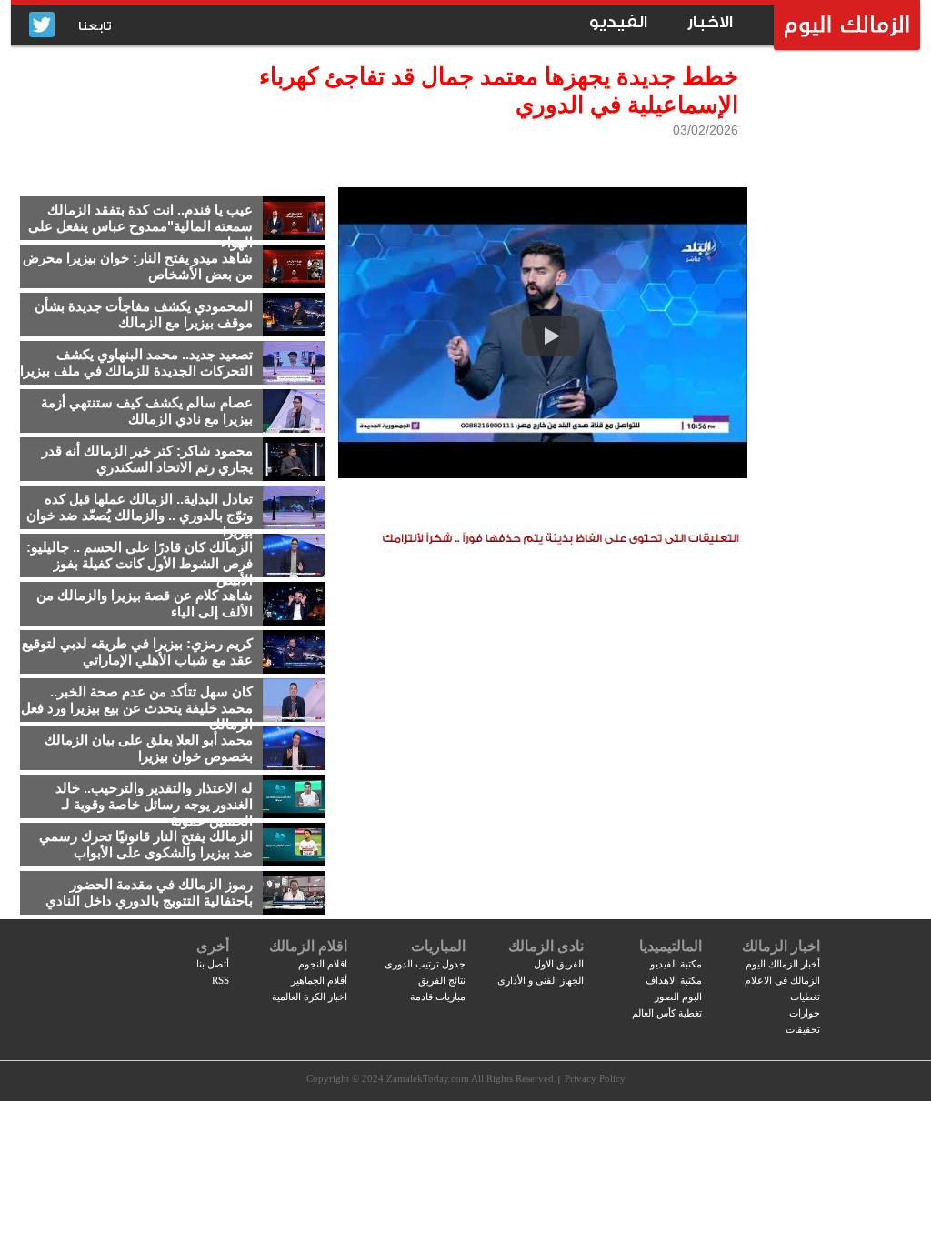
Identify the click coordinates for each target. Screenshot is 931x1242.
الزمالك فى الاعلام (782, 980)
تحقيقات (803, 1029)
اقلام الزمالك (308, 946)
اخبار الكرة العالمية (309, 996)
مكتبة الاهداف (674, 980)
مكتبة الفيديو (676, 963)
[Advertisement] (833, 341)
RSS (220, 980)
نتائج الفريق (442, 980)
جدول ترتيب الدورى (425, 963)
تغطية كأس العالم (667, 1012)
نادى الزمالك (546, 946)
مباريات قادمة (438, 996)
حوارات (804, 1012)
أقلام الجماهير (319, 980)
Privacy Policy (595, 1078)
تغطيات (805, 996)
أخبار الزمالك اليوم (783, 963)
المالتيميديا (670, 946)
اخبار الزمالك (781, 946)
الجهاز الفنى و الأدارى (540, 980)
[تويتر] (42, 26)
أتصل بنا (212, 963)
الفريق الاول (559, 963)
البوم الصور (678, 996)
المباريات (438, 946)
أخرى (212, 946)
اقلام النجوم (322, 963)
